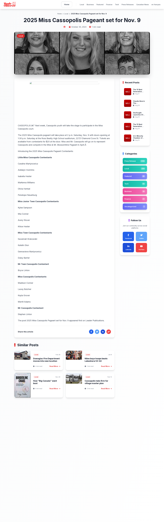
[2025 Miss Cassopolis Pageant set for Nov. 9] (64, 101)
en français (156, 4)
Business (90, 4)
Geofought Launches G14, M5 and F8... (139, 115)
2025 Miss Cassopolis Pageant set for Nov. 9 (48, 320)
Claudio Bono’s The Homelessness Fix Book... (139, 104)
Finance (109, 4)
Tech (117, 4)
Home (59, 14)
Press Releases (128, 4)
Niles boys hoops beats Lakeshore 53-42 (96, 359)
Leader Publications (95, 320)
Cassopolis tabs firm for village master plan (96, 382)
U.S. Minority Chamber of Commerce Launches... (138, 139)
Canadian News (142, 4)
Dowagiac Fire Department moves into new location (46, 359)
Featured (100, 4)
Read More (54, 366)
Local (82, 4)
